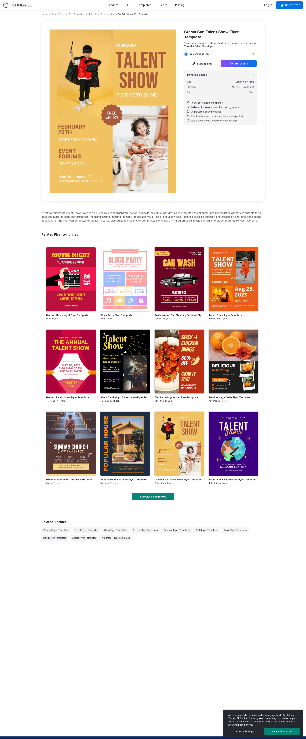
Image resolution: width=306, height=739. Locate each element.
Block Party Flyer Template (116, 315)
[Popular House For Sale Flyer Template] (125, 444)
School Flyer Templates (145, 530)
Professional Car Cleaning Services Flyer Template (179, 315)
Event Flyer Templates (86, 530)
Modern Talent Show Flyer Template (67, 397)
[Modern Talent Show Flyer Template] (71, 361)
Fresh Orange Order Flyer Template (230, 397)
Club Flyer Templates (207, 530)
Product (113, 5)
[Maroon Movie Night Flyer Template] (71, 279)
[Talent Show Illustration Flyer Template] (233, 444)
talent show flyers (98, 14)
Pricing (179, 5)
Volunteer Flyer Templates (116, 537)
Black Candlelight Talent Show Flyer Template (125, 397)
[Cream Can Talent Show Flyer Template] (179, 444)
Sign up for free (289, 5)
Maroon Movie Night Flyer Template (67, 315)
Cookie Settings (245, 731)
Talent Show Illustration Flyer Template (232, 479)
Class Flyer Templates (115, 530)
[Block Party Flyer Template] (125, 279)
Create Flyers (58, 14)
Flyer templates (76, 14)
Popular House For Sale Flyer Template (123, 479)
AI (127, 5)
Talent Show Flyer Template (225, 315)
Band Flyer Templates (54, 537)
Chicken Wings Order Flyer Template (176, 397)
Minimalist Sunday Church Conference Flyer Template (71, 479)
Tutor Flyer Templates (235, 530)
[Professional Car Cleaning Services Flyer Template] (179, 279)
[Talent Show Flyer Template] (233, 279)
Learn (163, 5)
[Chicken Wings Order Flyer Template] (179, 361)
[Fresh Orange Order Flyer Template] (233, 361)
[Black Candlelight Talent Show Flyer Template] (125, 361)
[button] (202, 63)
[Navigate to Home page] (17, 5)
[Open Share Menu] (253, 53)
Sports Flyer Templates (84, 537)
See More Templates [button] (153, 496)
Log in (268, 5)
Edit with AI (241, 63)
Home (44, 14)
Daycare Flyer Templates (177, 530)
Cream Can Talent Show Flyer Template (178, 479)
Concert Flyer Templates (56, 530)
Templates (144, 5)
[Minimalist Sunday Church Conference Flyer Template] (71, 444)
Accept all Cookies (281, 731)
